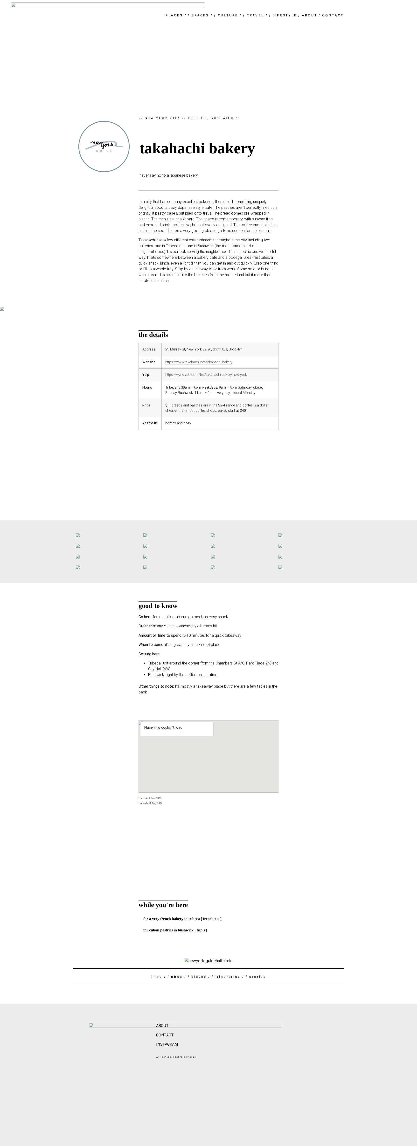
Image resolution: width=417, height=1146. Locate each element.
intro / (158, 976)
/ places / (199, 976)
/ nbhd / (177, 976)
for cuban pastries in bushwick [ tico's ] (175, 930)
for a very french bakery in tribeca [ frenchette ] (182, 919)
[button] (208, 918)
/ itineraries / (228, 976)
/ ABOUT (307, 15)
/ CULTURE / (228, 15)
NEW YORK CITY (163, 118)
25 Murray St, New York (183, 349)
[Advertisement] (208, 472)
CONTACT (165, 1035)
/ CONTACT (331, 15)
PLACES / (176, 15)
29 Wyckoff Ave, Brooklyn (223, 349)
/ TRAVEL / (255, 15)
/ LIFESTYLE (283, 15)
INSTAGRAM (167, 1044)
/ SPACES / (200, 15)
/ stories (256, 976)
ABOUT (162, 1025)
